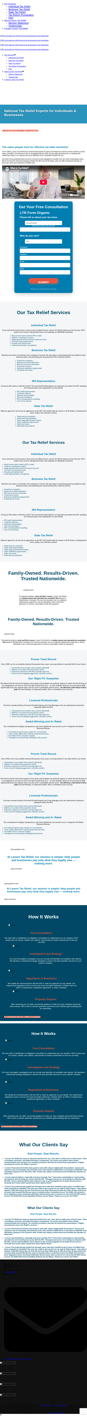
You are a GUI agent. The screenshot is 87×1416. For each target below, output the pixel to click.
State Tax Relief (16, 12)
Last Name (23, 254)
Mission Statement (18, 23)
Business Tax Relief (19, 9)
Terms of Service (61, 1405)
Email (22, 269)
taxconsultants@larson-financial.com (18, 1359)
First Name (23, 247)
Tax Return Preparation (21, 15)
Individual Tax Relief (19, 6)
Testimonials (15, 26)
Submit (43, 282)
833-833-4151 (11, 1272)
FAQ (10, 17)
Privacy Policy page (56, 1413)
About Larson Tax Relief (15, 20)
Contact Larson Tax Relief (16, 28)
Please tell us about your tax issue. (43, 226)
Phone (22, 261)
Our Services (10, 4)
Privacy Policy (45, 1405)
